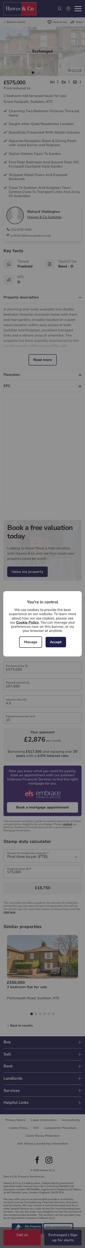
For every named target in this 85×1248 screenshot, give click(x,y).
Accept (56, 642)
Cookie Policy (27, 622)
